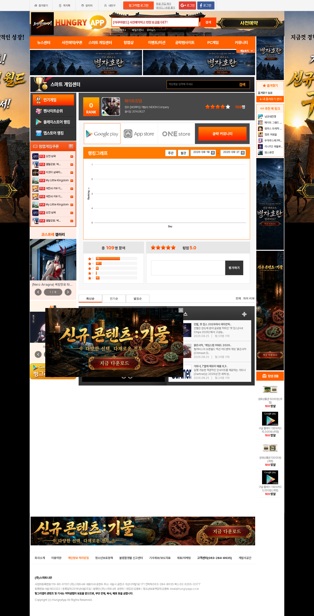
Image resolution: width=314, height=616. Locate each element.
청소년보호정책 (104, 558)
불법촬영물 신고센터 (131, 558)
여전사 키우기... (54, 188)
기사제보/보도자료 (160, 558)
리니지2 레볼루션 (273, 146)
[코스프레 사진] (53, 259)
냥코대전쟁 (270, 116)
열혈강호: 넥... (53, 164)
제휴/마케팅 (184, 558)
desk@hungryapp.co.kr (184, 588)
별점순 (138, 298)
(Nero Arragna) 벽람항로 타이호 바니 (57, 284)
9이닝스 (151, 30)
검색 (208, 22)
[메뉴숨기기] (245, 51)
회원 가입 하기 (163, 3)
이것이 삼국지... (54, 172)
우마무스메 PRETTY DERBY (273, 140)
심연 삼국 (51, 156)
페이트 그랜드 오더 (273, 122)
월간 (183, 153)
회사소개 (40, 558)
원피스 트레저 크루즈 (273, 128)
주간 (171, 153)
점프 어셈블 (270, 134)
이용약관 (56, 558)
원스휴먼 (269, 152)
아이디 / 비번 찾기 (165, 7)
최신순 (90, 298)
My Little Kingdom (57, 180)
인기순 (114, 298)
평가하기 (234, 268)
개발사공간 (245, 558)
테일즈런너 (137, 30)
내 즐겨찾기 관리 (270, 99)
